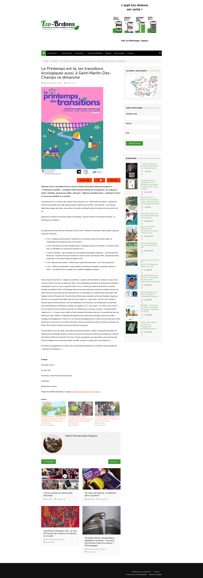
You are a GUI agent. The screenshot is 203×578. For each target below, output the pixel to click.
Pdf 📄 (99, 180)
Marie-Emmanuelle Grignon (52, 83)
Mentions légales (155, 574)
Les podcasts (66, 53)
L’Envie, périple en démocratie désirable (57, 494)
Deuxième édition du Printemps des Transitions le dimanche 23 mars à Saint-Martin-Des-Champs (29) (53, 419)
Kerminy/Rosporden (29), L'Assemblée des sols (149, 245)
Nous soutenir (119, 53)
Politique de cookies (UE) (141, 572)
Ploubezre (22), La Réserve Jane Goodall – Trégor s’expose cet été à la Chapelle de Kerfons (150, 201)
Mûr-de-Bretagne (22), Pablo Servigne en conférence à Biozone (149, 294)
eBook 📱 (113, 180)
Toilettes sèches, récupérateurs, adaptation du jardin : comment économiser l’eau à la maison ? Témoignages (100, 542)
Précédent (50, 462)
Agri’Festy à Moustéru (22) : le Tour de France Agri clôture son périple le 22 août (60, 533)
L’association (52, 53)
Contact (130, 53)
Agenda (108, 53)
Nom (127, 133)
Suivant (113, 462)
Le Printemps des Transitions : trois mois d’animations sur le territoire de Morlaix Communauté (107, 419)
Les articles (78, 53)
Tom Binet (48, 499)
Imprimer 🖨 (84, 180)
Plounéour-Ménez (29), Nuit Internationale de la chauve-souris (150, 216)
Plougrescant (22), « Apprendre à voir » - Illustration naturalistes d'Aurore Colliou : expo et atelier (149, 184)
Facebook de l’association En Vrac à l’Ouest (85, 392)
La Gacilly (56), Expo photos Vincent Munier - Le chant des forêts (150, 166)
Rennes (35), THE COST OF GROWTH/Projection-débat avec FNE (150, 263)
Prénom (129, 123)
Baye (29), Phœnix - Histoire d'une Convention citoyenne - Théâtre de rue (150, 230)
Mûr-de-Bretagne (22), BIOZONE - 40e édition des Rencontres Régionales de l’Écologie (150, 278)
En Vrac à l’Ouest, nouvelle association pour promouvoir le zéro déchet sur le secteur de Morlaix (80, 419)
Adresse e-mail (131, 114)
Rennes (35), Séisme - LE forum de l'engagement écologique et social (149, 325)
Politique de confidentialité (136, 574)
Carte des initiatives (95, 53)
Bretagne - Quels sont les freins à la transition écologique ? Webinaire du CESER (150, 308)
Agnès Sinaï (91, 499)
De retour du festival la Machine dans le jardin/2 (100, 494)
